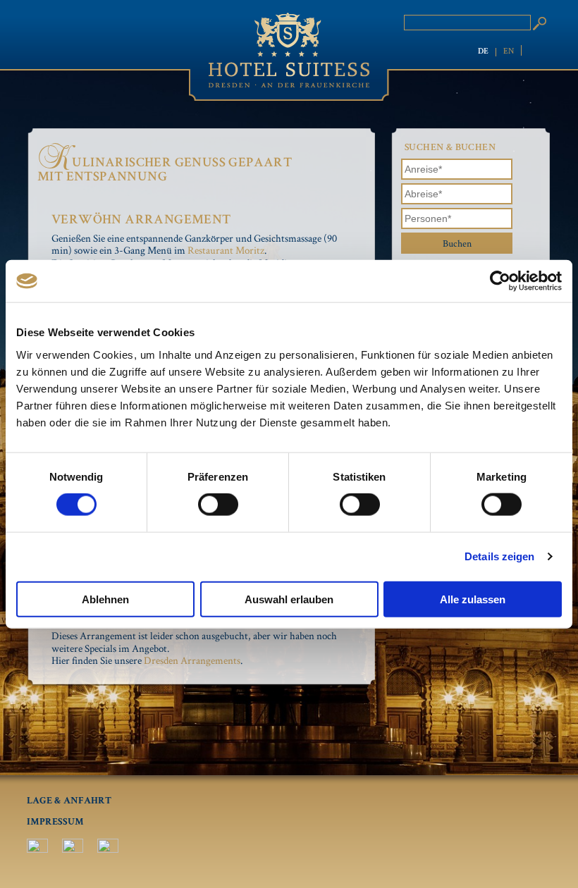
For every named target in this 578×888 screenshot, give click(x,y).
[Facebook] (37, 849)
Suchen (539, 23)
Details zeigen (499, 556)
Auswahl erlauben (289, 599)
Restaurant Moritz (225, 250)
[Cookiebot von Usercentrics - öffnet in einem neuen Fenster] (500, 281)
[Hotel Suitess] (289, 50)
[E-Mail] (107, 849)
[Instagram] (72, 849)
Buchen (457, 243)
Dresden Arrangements (192, 660)
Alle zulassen (472, 599)
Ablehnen (105, 599)
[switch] (218, 504)
